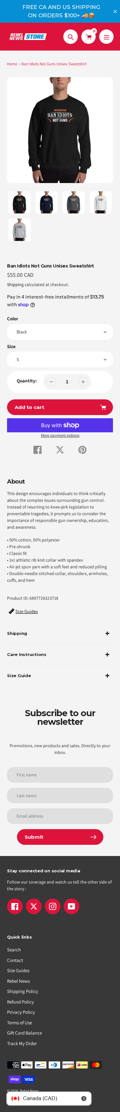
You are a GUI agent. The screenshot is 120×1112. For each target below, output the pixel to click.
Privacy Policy (21, 1012)
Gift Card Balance (24, 1033)
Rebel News (18, 981)
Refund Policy (20, 1002)
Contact (15, 960)
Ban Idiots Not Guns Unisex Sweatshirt (53, 64)
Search (14, 950)
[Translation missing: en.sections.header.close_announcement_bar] (115, 11)
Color (12, 319)
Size (11, 346)
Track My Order (22, 1043)
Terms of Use (19, 1023)
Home (12, 64)
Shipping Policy (22, 991)
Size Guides (18, 970)
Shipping (15, 284)
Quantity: (27, 381)
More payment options (60, 435)
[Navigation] (106, 36)
